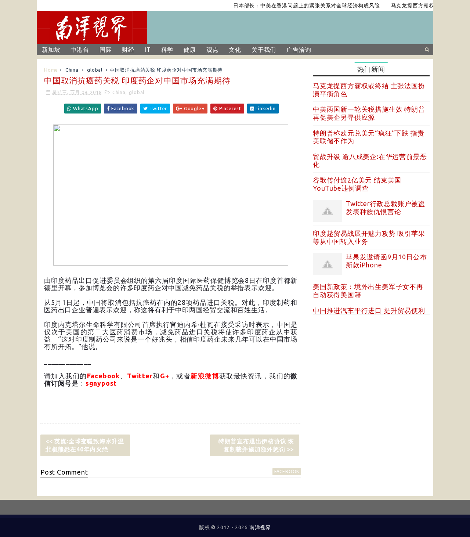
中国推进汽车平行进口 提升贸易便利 (369, 310)
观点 (212, 49)
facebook (286, 471)
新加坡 (51, 49)
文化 (235, 49)
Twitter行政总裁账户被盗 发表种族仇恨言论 (385, 207)
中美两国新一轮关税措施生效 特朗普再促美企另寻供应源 (369, 113)
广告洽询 (298, 49)
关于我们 (264, 49)
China (72, 69)
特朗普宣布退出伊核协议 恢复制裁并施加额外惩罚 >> (256, 445)
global (94, 69)
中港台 (79, 49)
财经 (128, 49)
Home (51, 69)
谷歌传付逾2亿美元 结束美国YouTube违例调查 (357, 184)
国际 (106, 49)
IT (148, 49)
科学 (167, 49)
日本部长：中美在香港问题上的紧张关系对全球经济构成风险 (300, 5)
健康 (190, 49)
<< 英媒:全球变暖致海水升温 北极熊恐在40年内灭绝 (85, 445)
